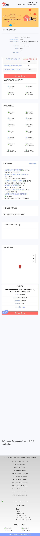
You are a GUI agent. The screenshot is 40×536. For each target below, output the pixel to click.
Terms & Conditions (23, 517)
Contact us (20, 513)
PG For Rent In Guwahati (20, 482)
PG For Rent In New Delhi (20, 461)
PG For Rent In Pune (20, 470)
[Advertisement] (20, 335)
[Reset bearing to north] (33, 261)
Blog (17, 509)
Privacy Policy (21, 515)
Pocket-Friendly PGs (23, 519)
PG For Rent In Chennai (20, 476)
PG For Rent (8, 457)
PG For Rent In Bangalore (20, 473)
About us (19, 511)
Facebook (8, 530)
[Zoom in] (33, 255)
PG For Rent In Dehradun (20, 489)
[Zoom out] (33, 258)
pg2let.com (23, 534)
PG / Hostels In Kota (20, 467)
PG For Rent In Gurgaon (20, 479)
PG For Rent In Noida (20, 464)
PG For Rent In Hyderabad (20, 486)
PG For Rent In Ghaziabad (20, 492)
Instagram (26, 530)
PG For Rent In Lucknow (20, 495)
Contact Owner (20, 76)
